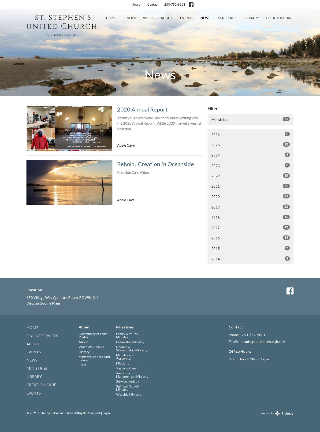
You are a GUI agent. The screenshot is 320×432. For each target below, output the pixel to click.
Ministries (227, 18)
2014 (249, 259)
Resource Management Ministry (132, 374)
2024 (249, 155)
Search (136, 4)
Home (111, 18)
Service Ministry (128, 381)
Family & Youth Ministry (127, 335)
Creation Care (280, 18)
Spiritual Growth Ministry (128, 387)
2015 (249, 248)
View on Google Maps (43, 303)
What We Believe (91, 347)
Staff (82, 365)
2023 (249, 165)
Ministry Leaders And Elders (94, 358)
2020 (249, 196)
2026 (249, 134)
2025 (249, 144)
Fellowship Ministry (130, 342)
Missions (122, 363)
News (205, 18)
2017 (249, 227)
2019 (249, 207)
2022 (249, 176)
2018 (249, 217)
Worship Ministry (128, 394)
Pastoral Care (126, 368)
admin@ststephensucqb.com (263, 341)
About (167, 18)
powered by (275, 417)
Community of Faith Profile (93, 335)
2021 (249, 186)
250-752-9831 (174, 4)
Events (186, 18)
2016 (249, 238)
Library (251, 18)
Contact (152, 4)
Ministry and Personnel (125, 356)
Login (106, 413)
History (84, 352)
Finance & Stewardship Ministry (131, 348)
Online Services (139, 18)
